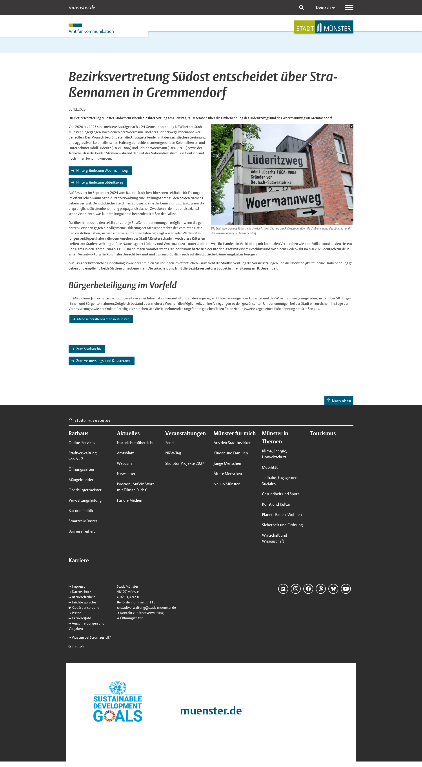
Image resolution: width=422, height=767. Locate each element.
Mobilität (270, 467)
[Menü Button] (349, 7)
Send (169, 442)
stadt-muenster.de (93, 420)
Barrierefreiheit (82, 531)
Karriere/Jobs (81, 618)
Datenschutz (81, 592)
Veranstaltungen (185, 433)
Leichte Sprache (84, 602)
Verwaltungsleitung (85, 500)
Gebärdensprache (85, 607)
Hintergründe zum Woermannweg (102, 170)
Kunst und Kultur (276, 504)
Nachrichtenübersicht (135, 442)
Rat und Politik (81, 510)
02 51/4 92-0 (129, 597)
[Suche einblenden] (301, 7)
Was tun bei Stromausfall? (91, 637)
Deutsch (323, 7)
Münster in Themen (275, 437)
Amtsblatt (125, 453)
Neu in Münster (227, 484)
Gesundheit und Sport (280, 494)
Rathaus (78, 433)
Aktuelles (128, 433)
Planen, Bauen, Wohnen (282, 514)
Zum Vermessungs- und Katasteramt (103, 361)
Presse (76, 613)
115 (152, 602)
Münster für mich (235, 433)
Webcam (124, 463)
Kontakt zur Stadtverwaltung (142, 613)
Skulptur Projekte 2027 (184, 463)
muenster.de (82, 7)
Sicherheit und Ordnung (282, 525)
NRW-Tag (173, 453)
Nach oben (341, 401)
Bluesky (333, 589)
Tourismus (323, 433)
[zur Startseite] (323, 26)
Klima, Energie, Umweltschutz (274, 454)
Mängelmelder (81, 479)
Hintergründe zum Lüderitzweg (99, 182)
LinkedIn (283, 589)
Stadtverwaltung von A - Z (82, 456)
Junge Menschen (227, 463)
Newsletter (126, 473)
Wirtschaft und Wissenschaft (274, 538)
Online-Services (82, 442)
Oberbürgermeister (85, 490)
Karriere (79, 560)
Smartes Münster (83, 521)
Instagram (296, 589)
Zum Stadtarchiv (88, 349)
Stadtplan (79, 646)
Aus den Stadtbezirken (232, 442)
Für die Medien (129, 500)
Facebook (308, 589)
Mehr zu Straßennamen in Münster (103, 319)
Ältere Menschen (228, 473)
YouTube (346, 589)
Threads (321, 589)
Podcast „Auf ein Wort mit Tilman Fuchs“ (135, 487)
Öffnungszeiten (81, 469)
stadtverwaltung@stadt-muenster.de (148, 607)
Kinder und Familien (231, 453)
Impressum (80, 586)
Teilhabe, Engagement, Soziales (281, 480)
